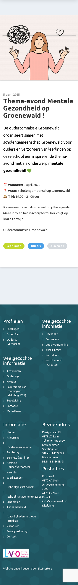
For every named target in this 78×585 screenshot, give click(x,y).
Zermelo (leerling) (18, 457)
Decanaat (52, 334)
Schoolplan (13, 501)
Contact (11, 536)
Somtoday (13, 452)
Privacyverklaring (17, 531)
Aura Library (53, 350)
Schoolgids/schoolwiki (21, 487)
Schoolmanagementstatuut (24, 496)
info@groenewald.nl (54, 501)
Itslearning (13, 437)
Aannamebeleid (16, 507)
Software (12, 406)
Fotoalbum (52, 355)
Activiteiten (14, 371)
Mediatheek (14, 411)
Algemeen (57, 246)
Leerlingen (13, 246)
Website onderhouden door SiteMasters (27, 568)
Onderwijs (13, 376)
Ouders (36, 246)
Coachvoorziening (57, 344)
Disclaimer (48, 505)
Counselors (52, 339)
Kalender (12, 472)
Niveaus (11, 381)
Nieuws (11, 432)
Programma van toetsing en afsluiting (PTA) (16, 391)
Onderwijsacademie (20, 447)
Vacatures (13, 526)
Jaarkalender (15, 477)
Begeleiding (14, 400)
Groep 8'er (13, 334)
